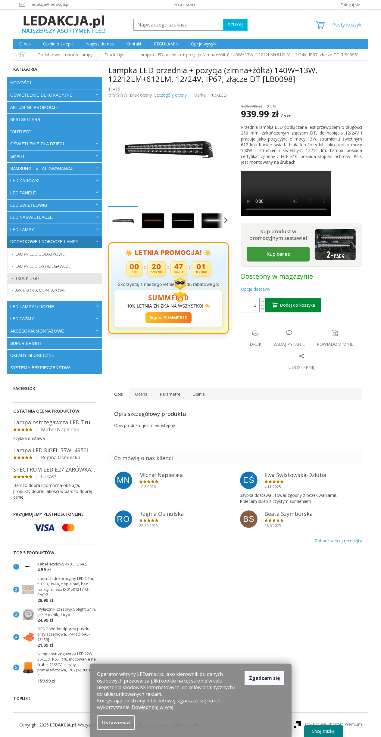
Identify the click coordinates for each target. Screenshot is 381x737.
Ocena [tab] (141, 394)
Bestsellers (25, 119)
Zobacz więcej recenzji (337, 540)
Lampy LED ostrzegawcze (43, 266)
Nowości (20, 82)
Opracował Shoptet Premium (333, 724)
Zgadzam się (264, 678)
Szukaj (235, 24)
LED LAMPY (22, 229)
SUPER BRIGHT (26, 343)
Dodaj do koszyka (297, 305)
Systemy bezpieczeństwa (40, 367)
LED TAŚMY (22, 318)
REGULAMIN (184, 5)
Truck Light (28, 278)
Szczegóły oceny (170, 95)
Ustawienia (116, 722)
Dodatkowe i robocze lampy (44, 241)
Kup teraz (278, 253)
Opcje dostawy (255, 289)
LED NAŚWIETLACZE (31, 217)
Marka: (210, 95)
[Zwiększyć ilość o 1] (262, 301)
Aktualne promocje (34, 107)
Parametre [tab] (170, 394)
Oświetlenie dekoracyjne (41, 95)
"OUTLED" (20, 131)
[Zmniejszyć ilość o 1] (262, 308)
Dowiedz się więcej (152, 707)
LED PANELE (23, 192)
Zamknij (283, 327)
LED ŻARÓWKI (25, 180)
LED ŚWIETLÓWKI (28, 205)
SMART (17, 156)
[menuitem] (25, 44)
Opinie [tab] (198, 394)
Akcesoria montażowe (40, 290)
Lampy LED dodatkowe (40, 254)
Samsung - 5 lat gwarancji (42, 168)
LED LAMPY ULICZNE (32, 306)
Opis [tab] (118, 394)
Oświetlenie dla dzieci (37, 143)
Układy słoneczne (32, 355)
